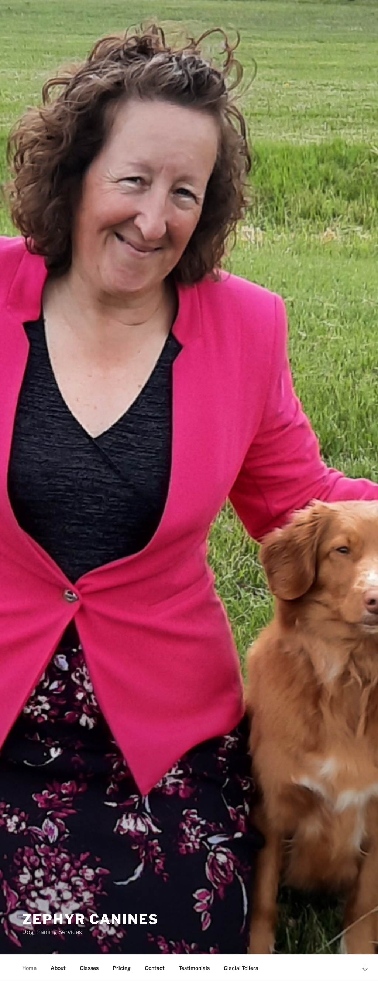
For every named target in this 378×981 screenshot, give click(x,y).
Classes (89, 968)
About (58, 968)
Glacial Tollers (241, 968)
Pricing (122, 968)
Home (29, 968)
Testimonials (194, 968)
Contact (155, 968)
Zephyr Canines (90, 919)
